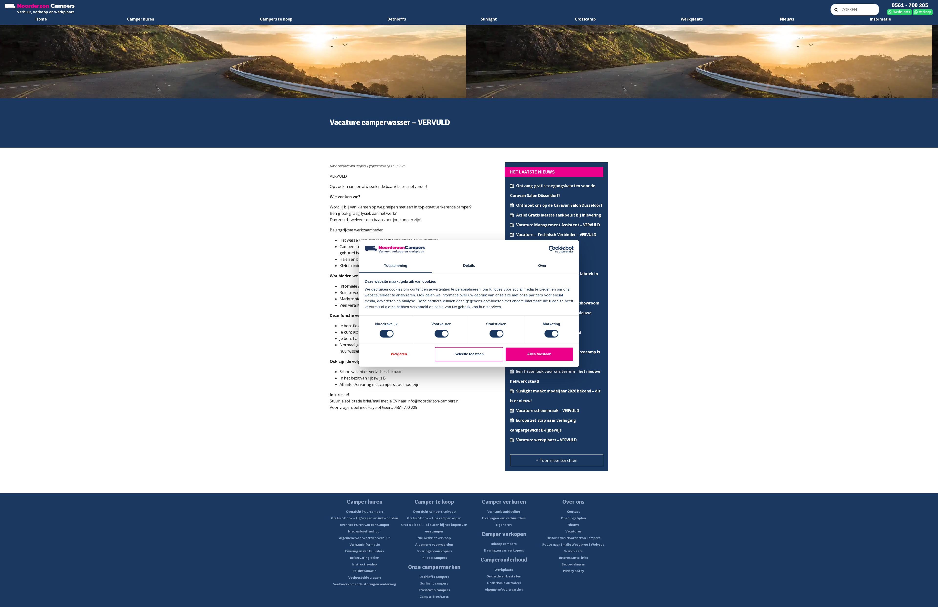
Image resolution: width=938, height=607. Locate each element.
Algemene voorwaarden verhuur (364, 538)
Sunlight (489, 19)
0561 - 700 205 (910, 5)
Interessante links (573, 557)
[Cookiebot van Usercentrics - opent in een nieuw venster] (552, 249)
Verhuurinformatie (365, 544)
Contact (573, 511)
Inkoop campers (434, 557)
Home (41, 19)
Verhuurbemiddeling (503, 511)
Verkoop (925, 12)
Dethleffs (396, 19)
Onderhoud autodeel (504, 583)
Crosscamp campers (434, 590)
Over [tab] (542, 265)
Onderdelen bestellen (503, 576)
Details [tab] (469, 265)
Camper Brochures (434, 596)
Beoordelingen (573, 564)
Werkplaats (901, 12)
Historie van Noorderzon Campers (573, 538)
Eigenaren (504, 524)
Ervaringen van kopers (434, 551)
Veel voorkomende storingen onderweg (364, 584)
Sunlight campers (434, 583)
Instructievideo (364, 564)
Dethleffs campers (434, 576)
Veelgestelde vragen (364, 577)
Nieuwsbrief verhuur (364, 531)
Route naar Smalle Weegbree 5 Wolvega (573, 544)
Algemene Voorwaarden (504, 589)
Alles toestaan (539, 354)
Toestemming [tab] (395, 265)
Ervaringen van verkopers (504, 550)
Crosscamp (585, 19)
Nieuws (787, 19)
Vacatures (573, 531)
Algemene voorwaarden (434, 544)
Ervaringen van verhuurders (504, 518)
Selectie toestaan (469, 354)
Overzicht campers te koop (434, 511)
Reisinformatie (364, 571)
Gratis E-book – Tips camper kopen (434, 518)
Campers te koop (276, 19)
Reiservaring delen (364, 557)
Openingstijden (573, 518)
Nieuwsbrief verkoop (434, 538)
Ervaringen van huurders (364, 551)
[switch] (441, 334)
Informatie (880, 19)
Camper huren (140, 19)
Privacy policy (573, 571)
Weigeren (399, 354)
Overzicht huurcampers (365, 511)
